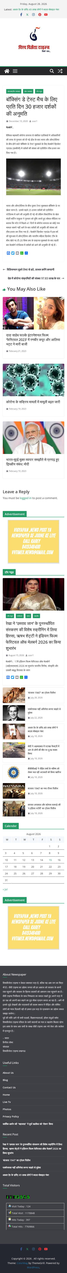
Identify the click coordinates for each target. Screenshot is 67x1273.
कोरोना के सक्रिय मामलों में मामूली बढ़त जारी (33, 401)
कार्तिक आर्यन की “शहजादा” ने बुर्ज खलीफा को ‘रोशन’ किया (28, 1124)
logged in (26, 498)
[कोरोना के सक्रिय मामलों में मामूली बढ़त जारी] (33, 366)
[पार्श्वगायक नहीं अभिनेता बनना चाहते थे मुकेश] (14, 713)
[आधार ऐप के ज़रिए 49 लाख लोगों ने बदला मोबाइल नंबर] (14, 732)
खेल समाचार (28, 91)
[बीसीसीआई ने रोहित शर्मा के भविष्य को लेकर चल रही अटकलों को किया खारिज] (14, 773)
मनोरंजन (19, 616)
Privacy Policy (11, 1116)
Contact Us (9, 1087)
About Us (8, 1072)
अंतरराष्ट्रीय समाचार (14, 91)
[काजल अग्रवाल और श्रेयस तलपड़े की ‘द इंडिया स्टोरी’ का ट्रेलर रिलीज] (14, 809)
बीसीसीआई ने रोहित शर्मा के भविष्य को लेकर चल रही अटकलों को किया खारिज (44, 770)
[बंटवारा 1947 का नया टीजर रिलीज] (14, 791)
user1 (34, 121)
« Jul (5, 889)
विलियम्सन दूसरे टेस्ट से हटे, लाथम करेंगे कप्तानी (30, 269)
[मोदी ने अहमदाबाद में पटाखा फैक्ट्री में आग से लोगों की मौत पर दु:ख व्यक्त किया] (14, 752)
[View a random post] (60, 71)
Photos (7, 1109)
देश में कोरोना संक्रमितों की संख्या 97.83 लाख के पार (34, 278)
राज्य (28, 616)
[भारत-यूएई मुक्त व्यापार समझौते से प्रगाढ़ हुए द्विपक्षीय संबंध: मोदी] (33, 424)
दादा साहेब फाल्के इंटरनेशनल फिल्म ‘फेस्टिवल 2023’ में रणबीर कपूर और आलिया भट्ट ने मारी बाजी (33, 339)
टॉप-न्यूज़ (39, 91)
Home (6, 1094)
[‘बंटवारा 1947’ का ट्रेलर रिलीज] (14, 695)
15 (50, 860)
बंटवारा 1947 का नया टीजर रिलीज (43, 788)
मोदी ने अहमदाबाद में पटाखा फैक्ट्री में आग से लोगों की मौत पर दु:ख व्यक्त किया (43, 750)
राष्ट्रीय (36, 616)
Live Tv (7, 1102)
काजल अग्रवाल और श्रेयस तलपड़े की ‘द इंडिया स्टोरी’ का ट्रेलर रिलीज (44, 806)
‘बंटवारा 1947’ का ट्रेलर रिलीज (41, 692)
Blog (5, 1080)
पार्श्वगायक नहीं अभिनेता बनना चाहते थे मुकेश (44, 710)
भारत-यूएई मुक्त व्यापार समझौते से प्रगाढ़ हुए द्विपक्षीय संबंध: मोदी (32, 461)
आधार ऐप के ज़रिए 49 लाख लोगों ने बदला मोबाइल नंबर (36, 9)
